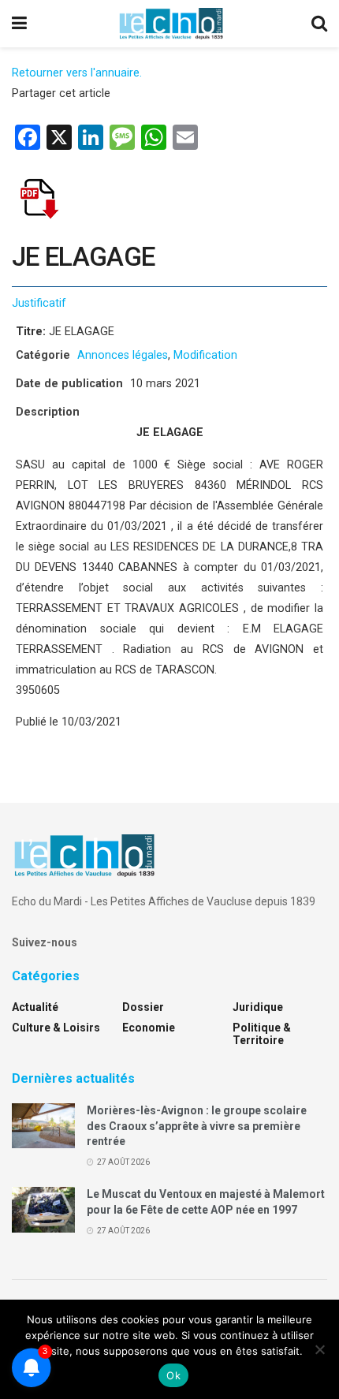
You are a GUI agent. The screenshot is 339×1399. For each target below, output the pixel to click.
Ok (173, 1375)
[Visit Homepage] (171, 23)
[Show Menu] (19, 23)
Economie (148, 1027)
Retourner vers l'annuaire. (77, 73)
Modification (205, 355)
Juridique (258, 1007)
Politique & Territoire (262, 1033)
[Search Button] (319, 23)
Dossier (143, 1007)
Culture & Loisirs (56, 1027)
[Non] (319, 1349)
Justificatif (39, 303)
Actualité (35, 1007)
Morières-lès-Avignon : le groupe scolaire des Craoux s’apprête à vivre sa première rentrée (197, 1125)
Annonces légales (122, 355)
